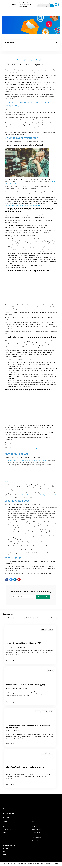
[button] (56, 42)
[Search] (52, 5)
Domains (43, 629)
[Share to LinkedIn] (15, 581)
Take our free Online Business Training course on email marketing (27, 461)
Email (7, 65)
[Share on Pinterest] (19, 581)
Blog (14, 4)
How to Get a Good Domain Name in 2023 (23, 643)
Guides (51, 711)
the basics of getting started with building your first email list (38, 495)
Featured (14, 65)
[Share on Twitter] (11, 581)
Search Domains (43, 597)
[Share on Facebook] (6, 581)
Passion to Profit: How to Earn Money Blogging (25, 684)
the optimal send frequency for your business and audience (23, 205)
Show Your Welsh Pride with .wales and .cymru (25, 767)
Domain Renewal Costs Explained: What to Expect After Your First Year (29, 726)
